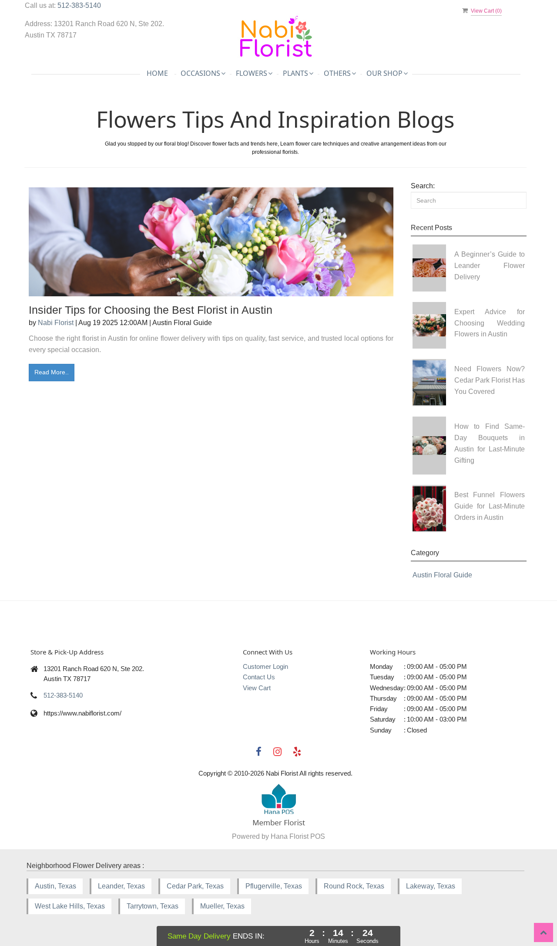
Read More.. (51, 372)
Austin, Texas (55, 886)
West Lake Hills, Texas (70, 906)
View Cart (257, 688)
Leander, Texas (121, 886)
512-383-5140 (79, 5)
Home (157, 73)
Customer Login (265, 666)
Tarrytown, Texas (152, 906)
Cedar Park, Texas (195, 886)
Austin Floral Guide (442, 575)
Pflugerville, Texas (273, 886)
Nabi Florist (56, 322)
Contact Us (259, 677)
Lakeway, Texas (430, 886)
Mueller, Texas (222, 906)
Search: (423, 186)
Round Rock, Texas (354, 886)
